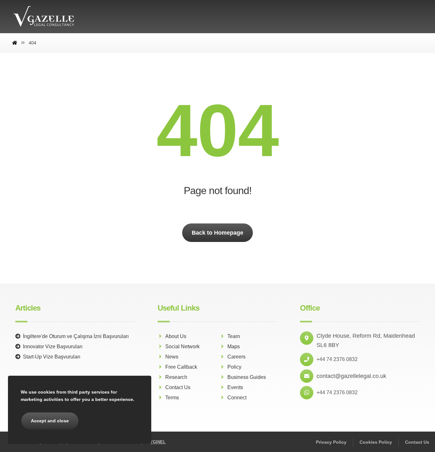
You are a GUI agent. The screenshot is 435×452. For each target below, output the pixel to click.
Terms (172, 397)
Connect (236, 397)
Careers (236, 356)
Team (233, 336)
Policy (234, 367)
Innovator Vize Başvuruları (52, 346)
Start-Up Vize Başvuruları (51, 356)
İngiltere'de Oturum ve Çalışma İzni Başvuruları (76, 336)
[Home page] (14, 42)
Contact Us (177, 387)
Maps (233, 346)
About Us (175, 336)
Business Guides (246, 377)
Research (176, 377)
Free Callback (181, 367)
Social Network (182, 346)
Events (235, 387)
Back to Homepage (217, 233)
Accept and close (50, 420)
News (171, 356)
